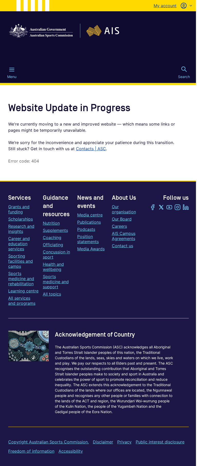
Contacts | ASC (91, 148)
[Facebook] (153, 207)
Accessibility (70, 451)
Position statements (88, 239)
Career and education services (19, 243)
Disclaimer (103, 441)
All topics (52, 294)
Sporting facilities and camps (20, 261)
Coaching (52, 237)
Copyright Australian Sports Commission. (48, 441)
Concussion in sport (56, 254)
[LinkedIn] (186, 207)
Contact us (122, 245)
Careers (119, 226)
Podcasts (86, 229)
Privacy (124, 441)
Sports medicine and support (56, 281)
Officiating (53, 244)
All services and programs (21, 301)
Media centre (90, 214)
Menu (11, 76)
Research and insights (21, 229)
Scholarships (20, 219)
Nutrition (51, 223)
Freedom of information (31, 451)
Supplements (55, 230)
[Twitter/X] (161, 207)
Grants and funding (18, 209)
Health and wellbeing (53, 267)
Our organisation (124, 209)
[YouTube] (169, 207)
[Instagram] (177, 207)
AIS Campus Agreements (123, 236)
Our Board (122, 219)
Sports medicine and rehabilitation (21, 278)
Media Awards (91, 248)
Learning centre (23, 290)
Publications (89, 222)
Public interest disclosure (160, 441)
